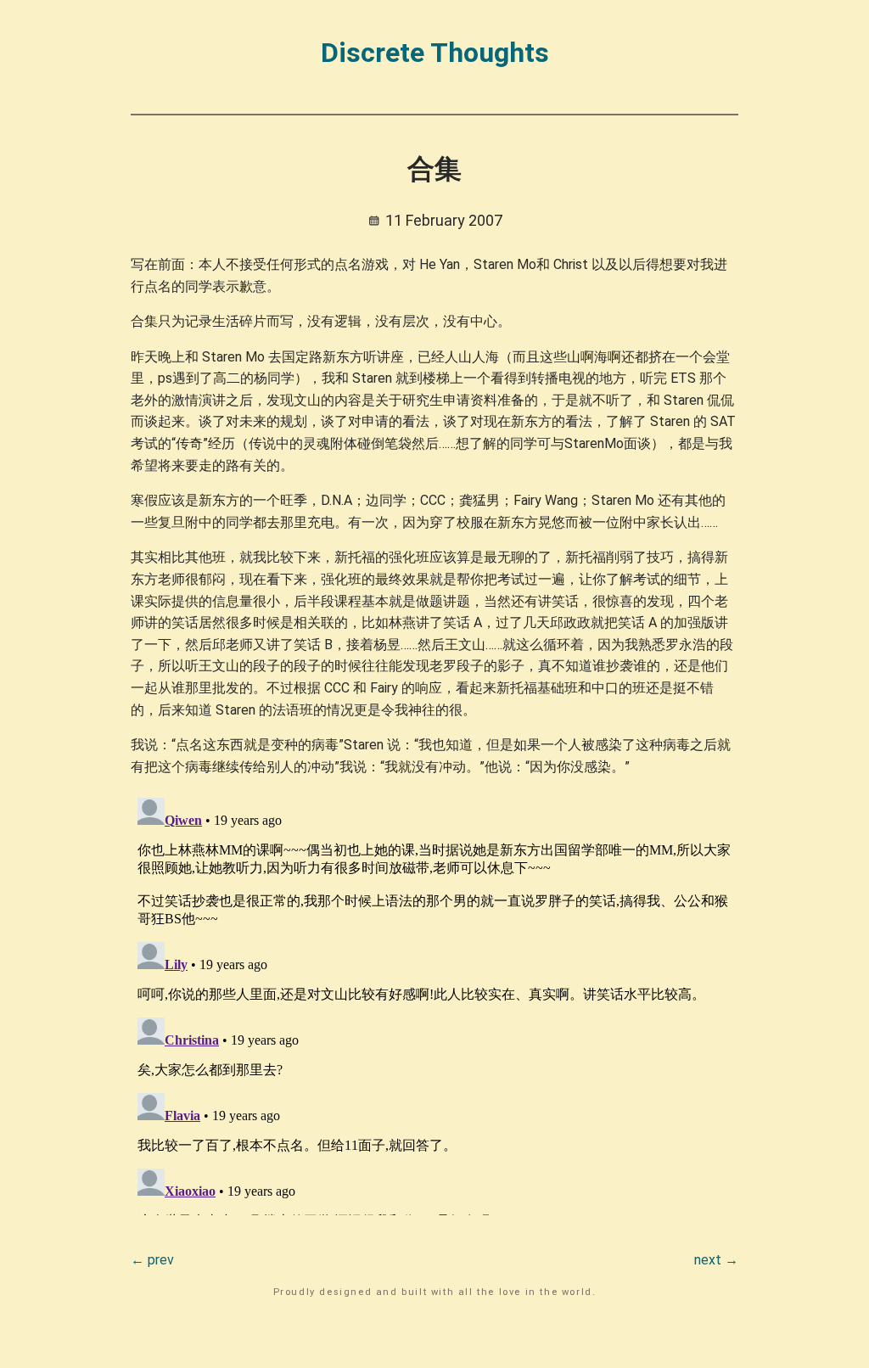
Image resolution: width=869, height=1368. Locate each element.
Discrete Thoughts (435, 52)
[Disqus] (435, 1003)
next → (716, 1260)
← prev (152, 1260)
